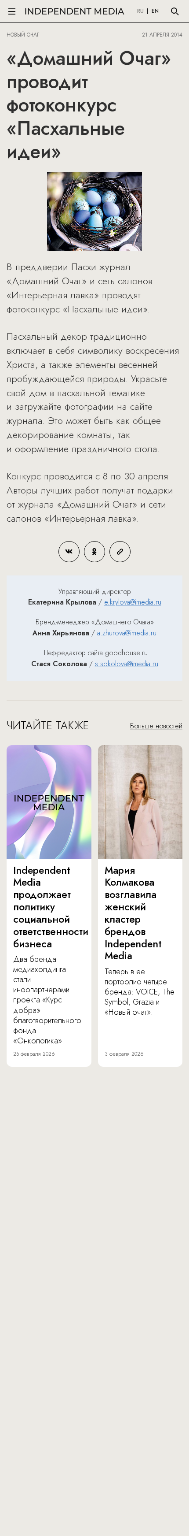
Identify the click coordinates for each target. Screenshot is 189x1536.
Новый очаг (23, 35)
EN (155, 11)
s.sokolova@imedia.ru (126, 664)
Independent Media (74, 11)
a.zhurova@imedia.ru (126, 633)
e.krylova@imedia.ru (132, 602)
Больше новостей (156, 726)
